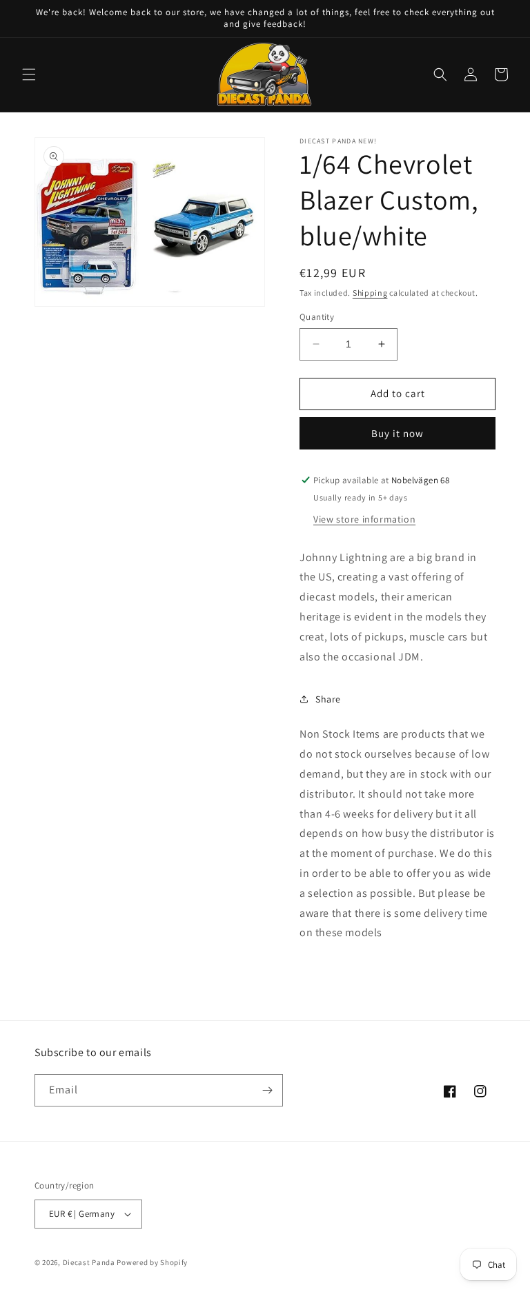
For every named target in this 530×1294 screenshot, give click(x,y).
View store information (364, 519)
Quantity (317, 317)
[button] (29, 74)
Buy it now (397, 433)
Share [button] (328, 699)
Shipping (370, 292)
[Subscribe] (267, 1090)
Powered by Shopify (152, 1262)
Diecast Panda (89, 1262)
